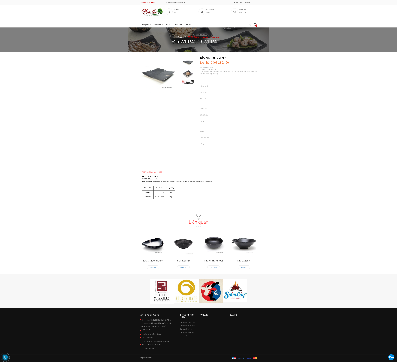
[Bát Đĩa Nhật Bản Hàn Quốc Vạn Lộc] (152, 12)
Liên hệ (188, 24)
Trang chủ (145, 25)
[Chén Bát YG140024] (183, 244)
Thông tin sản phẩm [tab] (152, 172)
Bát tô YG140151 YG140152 (213, 261)
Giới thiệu (178, 24)
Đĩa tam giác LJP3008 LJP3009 (153, 261)
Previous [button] (188, 54)
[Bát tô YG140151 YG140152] (213, 244)
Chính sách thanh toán (187, 322)
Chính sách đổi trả (186, 329)
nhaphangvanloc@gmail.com (176, 2)
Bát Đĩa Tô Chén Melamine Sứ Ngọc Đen (203, 37)
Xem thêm (153, 267)
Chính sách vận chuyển (187, 325)
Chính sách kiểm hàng (187, 332)
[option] (188, 62)
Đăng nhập (239, 2)
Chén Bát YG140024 (183, 261)
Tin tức (168, 24)
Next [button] (188, 81)
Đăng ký (249, 2)
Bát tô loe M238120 (243, 261)
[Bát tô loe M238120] (244, 244)
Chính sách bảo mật (186, 336)
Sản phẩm (158, 25)
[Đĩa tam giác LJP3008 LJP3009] (153, 244)
